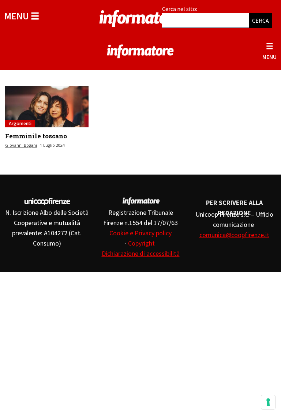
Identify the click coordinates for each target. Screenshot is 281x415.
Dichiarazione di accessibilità (141, 253)
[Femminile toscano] (47, 106)
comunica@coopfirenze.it (234, 235)
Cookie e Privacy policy (140, 233)
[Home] (140, 17)
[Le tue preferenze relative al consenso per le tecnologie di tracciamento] (268, 402)
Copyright (142, 243)
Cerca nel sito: (179, 8)
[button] (21, 15)
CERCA (260, 20)
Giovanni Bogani (21, 145)
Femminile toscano (36, 136)
